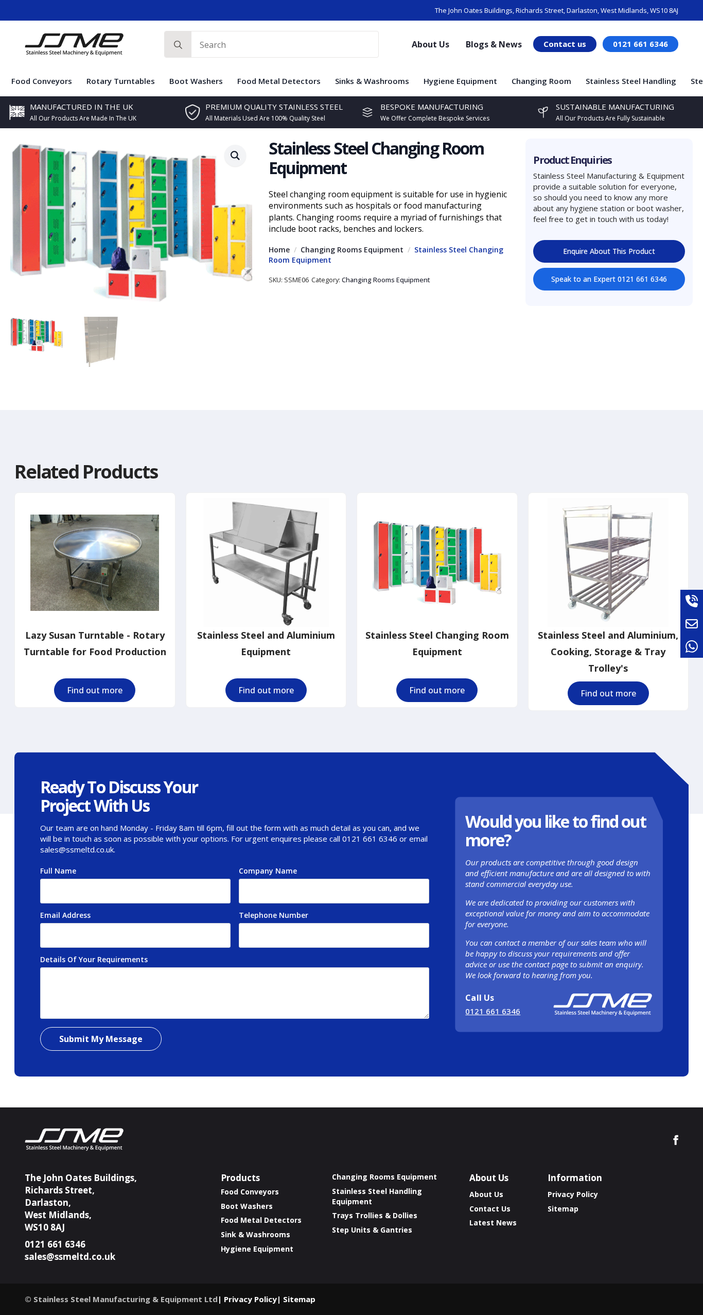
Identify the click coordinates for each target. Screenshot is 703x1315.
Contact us (564, 44)
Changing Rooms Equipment (352, 249)
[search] (178, 44)
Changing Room (541, 81)
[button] (235, 155)
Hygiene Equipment (460, 81)
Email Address (68, 915)
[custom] (691, 601)
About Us (430, 44)
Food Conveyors (41, 81)
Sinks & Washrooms (372, 81)
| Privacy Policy (247, 1299)
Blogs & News (494, 44)
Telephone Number (276, 915)
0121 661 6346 (640, 44)
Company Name (268, 871)
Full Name (61, 871)
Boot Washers (196, 81)
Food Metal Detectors (279, 81)
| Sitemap (296, 1299)
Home (279, 249)
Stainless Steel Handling (631, 81)
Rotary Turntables (120, 81)
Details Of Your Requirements (97, 959)
